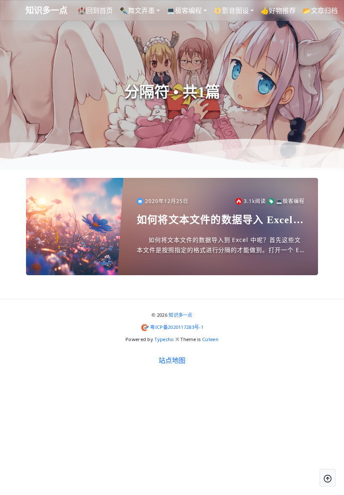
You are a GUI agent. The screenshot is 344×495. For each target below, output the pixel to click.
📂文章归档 (320, 10)
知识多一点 (181, 315)
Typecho (164, 339)
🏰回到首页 (95, 10)
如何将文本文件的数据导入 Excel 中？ (215, 220)
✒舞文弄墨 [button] (137, 10)
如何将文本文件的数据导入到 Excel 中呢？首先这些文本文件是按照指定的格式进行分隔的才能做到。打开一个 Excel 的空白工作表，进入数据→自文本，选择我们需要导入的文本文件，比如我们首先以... (221, 245)
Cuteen (210, 339)
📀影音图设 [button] (231, 10)
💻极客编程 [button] (184, 10)
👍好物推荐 (278, 10)
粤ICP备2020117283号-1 (176, 327)
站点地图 (172, 360)
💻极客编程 (290, 201)
